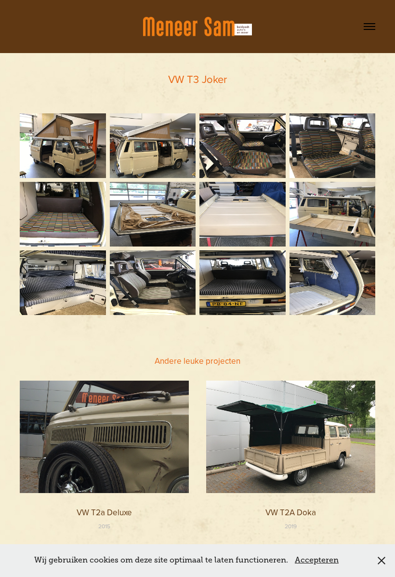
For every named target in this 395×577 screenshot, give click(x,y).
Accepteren (317, 560)
